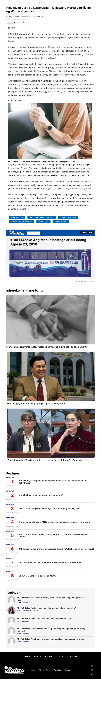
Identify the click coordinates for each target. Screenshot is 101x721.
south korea (43, 222)
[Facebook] (15, 23)
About (33, 670)
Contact (67, 670)
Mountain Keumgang (68, 217)
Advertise (57, 670)
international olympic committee (42, 217)
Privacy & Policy (44, 670)
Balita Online (14, 16)
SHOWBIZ (49, 656)
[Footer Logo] (14, 670)
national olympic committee (21, 222)
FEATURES (61, 656)
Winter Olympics (61, 222)
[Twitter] (19, 23)
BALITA (27, 656)
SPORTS (37, 656)
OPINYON (43, 16)
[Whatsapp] (24, 23)
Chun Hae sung (17, 217)
